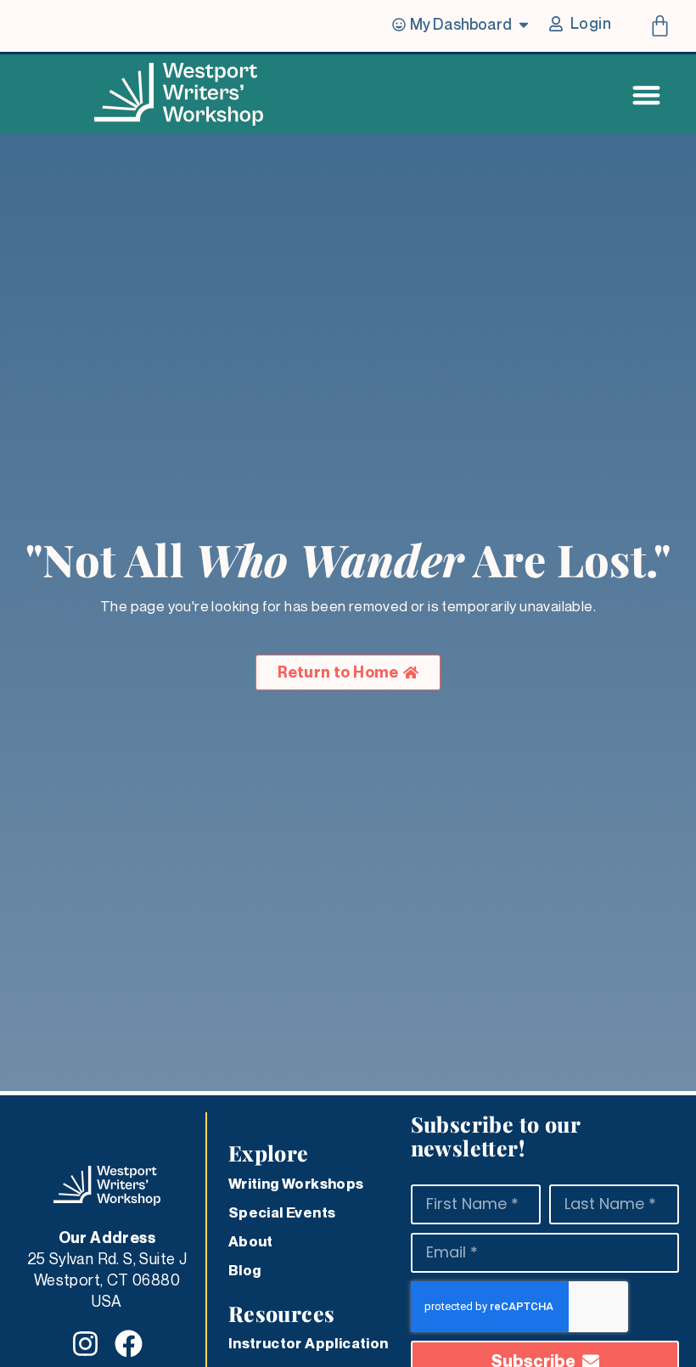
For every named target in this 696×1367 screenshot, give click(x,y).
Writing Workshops (296, 1183)
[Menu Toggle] (646, 95)
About (250, 1241)
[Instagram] (85, 1344)
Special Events (282, 1212)
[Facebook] (129, 1344)
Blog (244, 1270)
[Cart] (660, 26)
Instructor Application (308, 1343)
